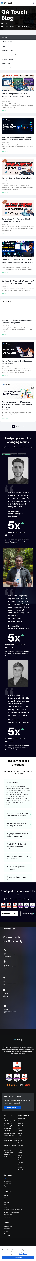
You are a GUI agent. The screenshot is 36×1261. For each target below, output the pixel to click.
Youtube (5, 993)
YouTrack (20, 1169)
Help (5, 1186)
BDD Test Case (7, 1150)
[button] (33, 3)
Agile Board (7, 1130)
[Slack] (4, 978)
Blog (5, 1178)
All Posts (4, 37)
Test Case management (9, 55)
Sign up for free (8, 1226)
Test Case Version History (10, 1157)
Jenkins (20, 1140)
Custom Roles (7, 1128)
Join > (4, 984)
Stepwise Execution (9, 1135)
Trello (19, 1165)
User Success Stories (8, 68)
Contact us (6, 1231)
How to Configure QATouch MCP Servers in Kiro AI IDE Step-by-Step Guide (16, 96)
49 (23, 427)
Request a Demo (8, 1214)
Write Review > (8, 956)
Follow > (6, 968)
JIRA (19, 1143)
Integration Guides (7, 50)
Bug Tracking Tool (8, 1123)
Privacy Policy (23, 1254)
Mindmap (6, 1143)
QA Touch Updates (7, 59)
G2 (5, 953)
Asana (19, 1121)
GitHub (19, 1135)
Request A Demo (8, 1236)
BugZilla (20, 1128)
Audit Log (6, 1147)
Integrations (6, 1202)
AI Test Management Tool (10, 1121)
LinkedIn (6, 965)
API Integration (21, 1118)
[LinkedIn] (5, 961)
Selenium (20, 1155)
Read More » (5, 110)
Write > (6, 1012)
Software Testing (7, 41)
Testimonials (7, 1217)
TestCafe (20, 1162)
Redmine (20, 1152)
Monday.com (21, 1147)
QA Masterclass (7, 1181)
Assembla (20, 1123)
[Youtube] (4, 990)
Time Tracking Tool (8, 1126)
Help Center (7, 1228)
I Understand (18, 1257)
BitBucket (20, 1126)
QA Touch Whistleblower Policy (11, 1212)
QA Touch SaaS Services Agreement (13, 1209)
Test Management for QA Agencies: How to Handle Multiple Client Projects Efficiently (17, 404)
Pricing (5, 1207)
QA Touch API (7, 1183)
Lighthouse (20, 1145)
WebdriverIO (21, 1167)
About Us (6, 1195)
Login (5, 1233)
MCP (5, 1118)
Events (5, 1197)
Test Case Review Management (8, 1153)
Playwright (20, 1150)
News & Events (6, 63)
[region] (18, 1253)
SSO (19, 1160)
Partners (6, 1205)
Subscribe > (6, 996)
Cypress (20, 1133)
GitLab (19, 1138)
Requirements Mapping (9, 1133)
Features (6, 1200)
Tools (3, 46)
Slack (5, 981)
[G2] (5, 950)
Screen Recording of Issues (10, 1140)
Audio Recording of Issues (10, 1138)
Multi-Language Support (10, 1145)
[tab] (6, 454)
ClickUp (20, 1130)
